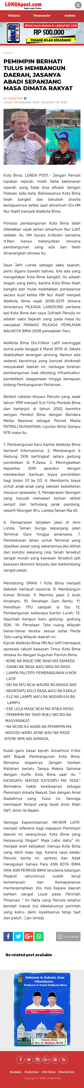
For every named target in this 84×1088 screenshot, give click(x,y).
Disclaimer (66, 1072)
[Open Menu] (78, 5)
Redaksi (15, 1072)
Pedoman (31, 1072)
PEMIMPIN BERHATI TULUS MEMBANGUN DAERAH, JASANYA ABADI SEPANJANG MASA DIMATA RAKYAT (38, 75)
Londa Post (53, 1078)
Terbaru (14, 15)
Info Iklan (49, 1072)
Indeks (70, 15)
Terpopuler (42, 15)
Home (8, 53)
